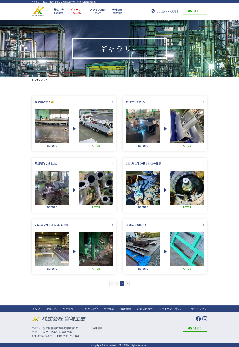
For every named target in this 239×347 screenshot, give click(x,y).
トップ (35, 80)
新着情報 (125, 309)
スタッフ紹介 (98, 11)
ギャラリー (76, 11)
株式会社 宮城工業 (118, 345)
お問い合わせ (145, 309)
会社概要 (117, 11)
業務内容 (58, 11)
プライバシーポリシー (172, 309)
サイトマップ (199, 309)
